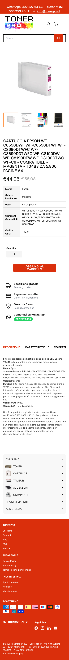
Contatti (7, 535)
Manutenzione (10, 591)
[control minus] (8, 254)
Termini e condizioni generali (17, 569)
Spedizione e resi (11, 582)
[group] (10, 120)
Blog (5, 539)
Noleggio (7, 586)
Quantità (11, 248)
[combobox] (34, 38)
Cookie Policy (9, 561)
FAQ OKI (7, 548)
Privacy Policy (9, 565)
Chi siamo (7, 530)
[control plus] (19, 254)
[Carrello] (56, 24)
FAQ (5, 544)
